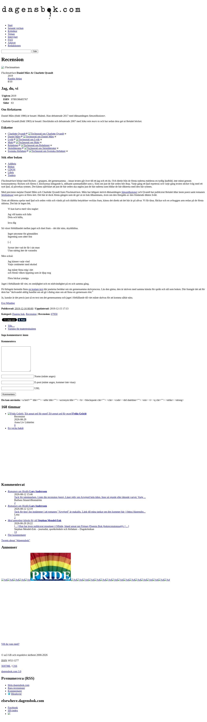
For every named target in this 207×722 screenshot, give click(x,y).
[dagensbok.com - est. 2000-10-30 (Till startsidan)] (41, 17)
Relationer (13, 145)
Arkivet (12, 42)
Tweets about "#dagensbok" (15, 540)
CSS (14, 666)
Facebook (13, 707)
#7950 (54, 314)
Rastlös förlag (15, 78)
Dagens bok (18, 314)
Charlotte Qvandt (16, 133)
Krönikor (12, 31)
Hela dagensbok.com (18, 685)
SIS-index (13, 710)
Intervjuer (13, 36)
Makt (10, 142)
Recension (31, 314)
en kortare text (36, 289)
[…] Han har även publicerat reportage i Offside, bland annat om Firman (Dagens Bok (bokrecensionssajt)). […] (71, 526)
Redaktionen (14, 45)
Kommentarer (15, 691)
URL (37, 388)
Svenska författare (17, 151)
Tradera (12, 175)
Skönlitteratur (15, 148)
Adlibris (12, 163)
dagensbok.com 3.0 (11, 671)
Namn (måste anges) (44, 376)
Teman (11, 34)
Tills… (11, 325)
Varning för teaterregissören (22, 328)
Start (10, 25)
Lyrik (10, 139)
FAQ (10, 39)
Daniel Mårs (14, 136)
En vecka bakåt (15, 428)
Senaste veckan (15, 28)
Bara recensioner (16, 688)
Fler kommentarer (17, 535)
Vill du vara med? (10, 644)
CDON (11, 169)
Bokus (11, 166)
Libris (11, 172)
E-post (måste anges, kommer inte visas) (54, 382)
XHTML (6, 666)
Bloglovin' (16, 693)
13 (15, 532)
